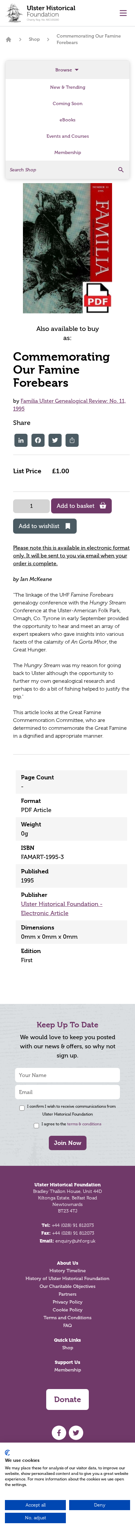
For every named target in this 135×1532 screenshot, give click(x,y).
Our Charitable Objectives (67, 1286)
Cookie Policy (68, 1310)
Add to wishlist (39, 526)
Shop (34, 39)
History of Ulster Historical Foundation (67, 1278)
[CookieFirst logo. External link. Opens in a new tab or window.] (7, 1453)
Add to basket (75, 505)
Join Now (67, 1142)
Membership (67, 1370)
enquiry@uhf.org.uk (75, 1240)
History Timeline (67, 1271)
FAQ (67, 1325)
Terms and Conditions (67, 1318)
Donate (67, 1399)
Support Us (67, 1362)
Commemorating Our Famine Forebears (89, 39)
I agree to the (71, 1124)
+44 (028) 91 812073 (73, 1225)
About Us (67, 1263)
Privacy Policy (68, 1302)
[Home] (8, 39)
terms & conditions (84, 1124)
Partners (67, 1294)
